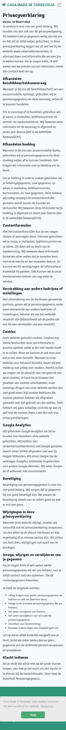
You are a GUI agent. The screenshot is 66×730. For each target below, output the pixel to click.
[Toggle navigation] (59, 5)
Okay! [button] (33, 714)
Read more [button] (47, 706)
